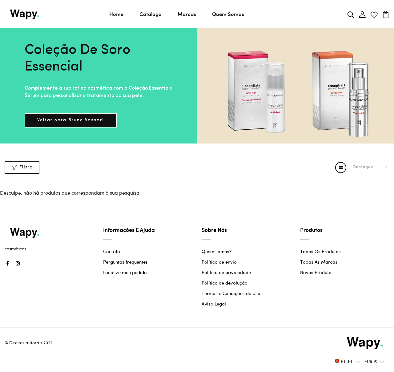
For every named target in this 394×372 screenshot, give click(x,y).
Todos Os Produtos (320, 251)
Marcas (187, 14)
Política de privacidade (226, 272)
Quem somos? (216, 251)
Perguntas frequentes (125, 262)
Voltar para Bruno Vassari (70, 120)
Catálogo (150, 14)
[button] (347, 361)
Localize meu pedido (125, 272)
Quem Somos (228, 14)
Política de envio (219, 262)
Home (116, 14)
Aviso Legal (214, 304)
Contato (111, 251)
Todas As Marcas (318, 262)
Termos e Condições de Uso (231, 293)
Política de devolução (224, 283)
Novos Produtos (317, 272)
